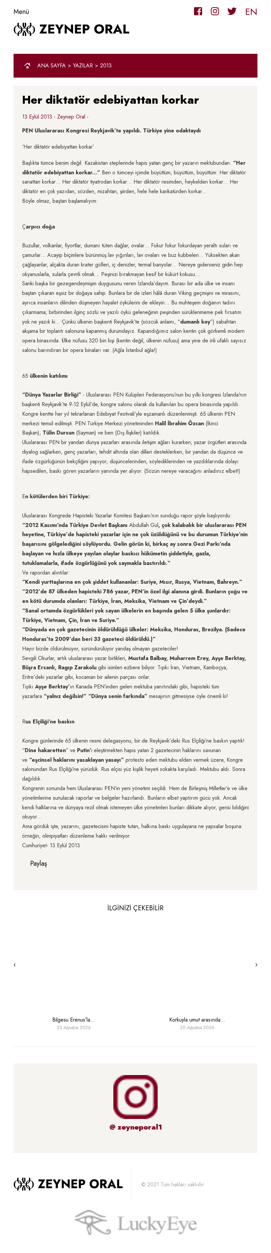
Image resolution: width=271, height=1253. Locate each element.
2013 (106, 65)
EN (251, 11)
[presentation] (15, 964)
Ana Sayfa (51, 65)
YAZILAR (83, 65)
